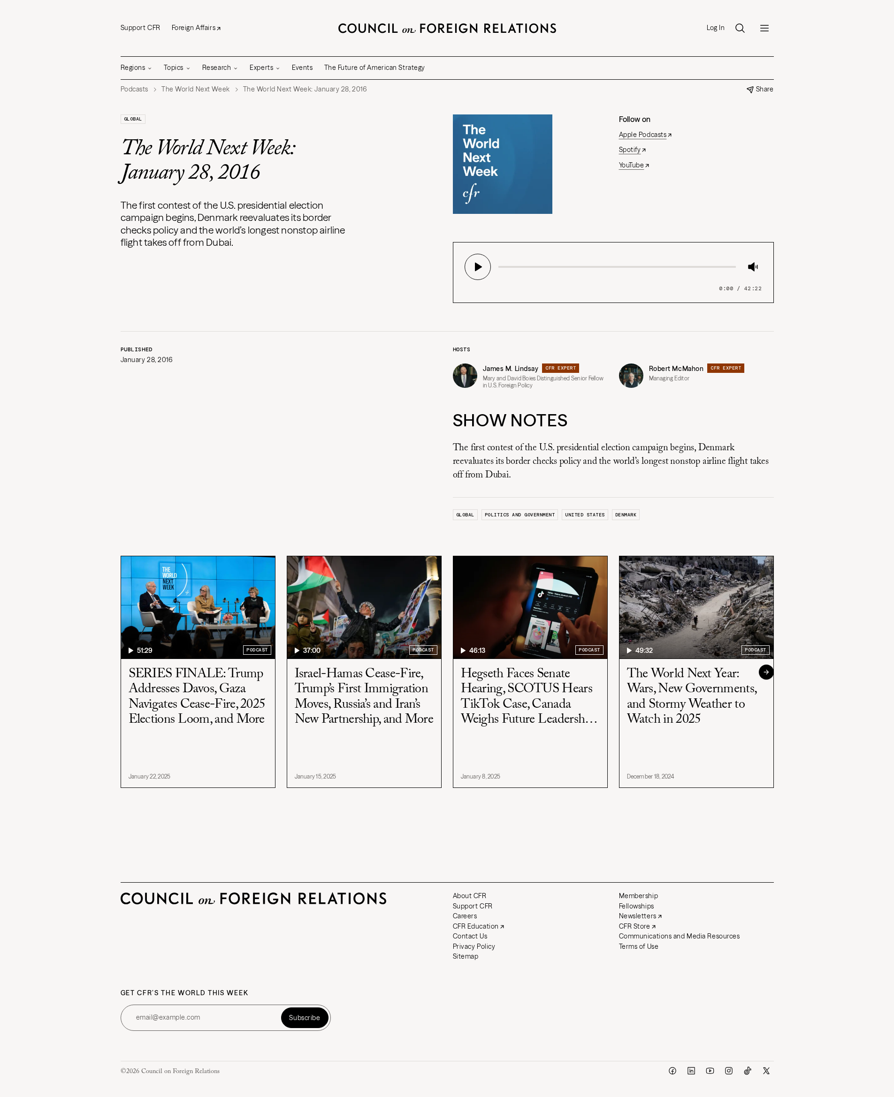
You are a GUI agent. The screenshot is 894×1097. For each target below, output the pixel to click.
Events (302, 67)
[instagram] (728, 1070)
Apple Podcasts (643, 134)
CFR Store (634, 926)
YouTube (631, 165)
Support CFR (140, 27)
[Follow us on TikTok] (747, 1070)
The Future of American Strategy (374, 67)
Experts (261, 67)
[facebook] (672, 1070)
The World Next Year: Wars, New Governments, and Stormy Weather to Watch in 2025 (691, 696)
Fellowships (636, 906)
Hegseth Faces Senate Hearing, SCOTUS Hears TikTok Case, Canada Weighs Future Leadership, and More (528, 697)
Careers (465, 916)
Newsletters (638, 916)
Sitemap (466, 956)
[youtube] (710, 1070)
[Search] (740, 28)
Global (133, 119)
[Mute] (752, 266)
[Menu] (764, 28)
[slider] (501, 267)
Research (216, 67)
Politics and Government (520, 515)
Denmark (626, 515)
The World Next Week (195, 89)
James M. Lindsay (511, 368)
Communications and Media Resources (679, 936)
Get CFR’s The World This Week (185, 993)
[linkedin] (691, 1070)
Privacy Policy (474, 946)
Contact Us (470, 936)
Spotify (630, 149)
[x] (766, 1070)
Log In (716, 28)
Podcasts (134, 89)
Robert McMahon (676, 368)
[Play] (478, 267)
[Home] (447, 28)
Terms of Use (639, 946)
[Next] (766, 672)
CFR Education (476, 926)
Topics (173, 67)
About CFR (470, 896)
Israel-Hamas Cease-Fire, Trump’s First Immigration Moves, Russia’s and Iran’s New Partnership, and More (364, 696)
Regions (133, 67)
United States (585, 515)
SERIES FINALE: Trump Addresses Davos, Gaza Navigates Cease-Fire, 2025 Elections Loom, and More (197, 696)
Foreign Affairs (193, 27)
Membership (638, 896)
